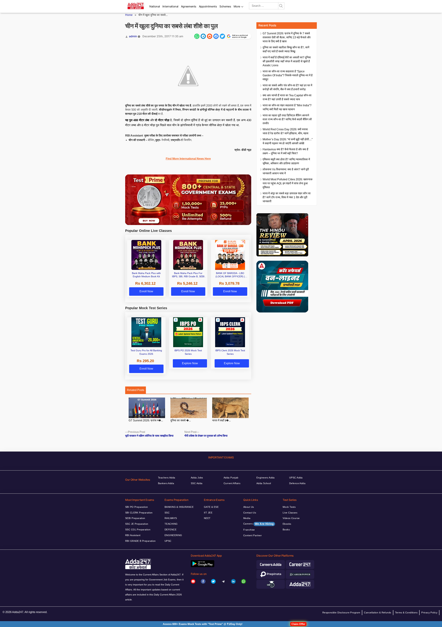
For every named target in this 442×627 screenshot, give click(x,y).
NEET (207, 518)
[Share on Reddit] (209, 36)
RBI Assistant (132, 535)
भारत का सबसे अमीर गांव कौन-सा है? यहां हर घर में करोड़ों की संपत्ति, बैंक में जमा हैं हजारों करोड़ (287, 87)
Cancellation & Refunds (377, 612)
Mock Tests (289, 507)
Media (246, 518)
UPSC (168, 541)
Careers (258, 523)
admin (133, 36)
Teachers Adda (166, 477)
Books (286, 529)
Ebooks (287, 523)
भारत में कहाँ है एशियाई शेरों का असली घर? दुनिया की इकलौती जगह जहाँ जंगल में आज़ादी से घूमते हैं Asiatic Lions (287, 61)
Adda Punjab (231, 477)
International (170, 6)
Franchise (249, 529)
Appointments (208, 6)
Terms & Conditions (406, 612)
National (154, 6)
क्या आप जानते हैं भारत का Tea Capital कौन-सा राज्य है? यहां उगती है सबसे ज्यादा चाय (287, 97)
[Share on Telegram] (203, 36)
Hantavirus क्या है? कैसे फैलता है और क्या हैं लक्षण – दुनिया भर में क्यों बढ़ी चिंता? (285, 151)
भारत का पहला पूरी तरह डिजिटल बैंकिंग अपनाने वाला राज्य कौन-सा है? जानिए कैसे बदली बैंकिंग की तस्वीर (287, 119)
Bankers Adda (166, 483)
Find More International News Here (188, 158)
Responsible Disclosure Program (341, 612)
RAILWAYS (171, 518)
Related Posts (135, 390)
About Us (248, 507)
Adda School (263, 483)
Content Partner (252, 535)
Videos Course (291, 518)
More (237, 6)
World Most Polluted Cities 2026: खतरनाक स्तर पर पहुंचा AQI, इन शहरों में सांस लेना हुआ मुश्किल (288, 183)
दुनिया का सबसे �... (180, 420)
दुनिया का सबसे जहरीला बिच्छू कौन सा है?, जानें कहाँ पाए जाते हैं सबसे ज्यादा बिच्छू (286, 49)
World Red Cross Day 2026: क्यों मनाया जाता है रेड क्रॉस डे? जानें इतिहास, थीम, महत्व (285, 131)
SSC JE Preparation (136, 523)
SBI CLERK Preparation (139, 512)
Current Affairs (232, 483)
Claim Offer (298, 624)
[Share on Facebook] (216, 36)
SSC (167, 512)
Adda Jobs (197, 477)
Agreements (188, 6)
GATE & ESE (211, 507)
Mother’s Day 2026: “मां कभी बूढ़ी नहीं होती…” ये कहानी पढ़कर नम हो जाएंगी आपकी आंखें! (288, 141)
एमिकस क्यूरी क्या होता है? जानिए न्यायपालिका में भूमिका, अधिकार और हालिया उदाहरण (286, 161)
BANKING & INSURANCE (179, 507)
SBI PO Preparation (136, 507)
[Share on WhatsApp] (196, 36)
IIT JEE (208, 512)
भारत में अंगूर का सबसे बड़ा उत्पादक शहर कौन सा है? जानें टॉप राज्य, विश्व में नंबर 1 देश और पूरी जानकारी (287, 197)
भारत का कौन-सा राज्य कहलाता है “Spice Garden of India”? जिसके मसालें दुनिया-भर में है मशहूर (288, 75)
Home (129, 14)
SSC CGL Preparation (137, 529)
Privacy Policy (429, 612)
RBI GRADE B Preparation (140, 541)
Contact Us (249, 512)
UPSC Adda (296, 477)
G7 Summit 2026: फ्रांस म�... (146, 420)
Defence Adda (297, 483)
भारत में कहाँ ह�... (221, 420)
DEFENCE (170, 529)
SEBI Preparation (135, 518)
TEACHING (171, 523)
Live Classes (290, 512)
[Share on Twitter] (222, 36)
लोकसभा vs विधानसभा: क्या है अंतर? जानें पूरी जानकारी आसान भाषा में (286, 171)
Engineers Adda (265, 477)
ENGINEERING (173, 535)
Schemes (225, 6)
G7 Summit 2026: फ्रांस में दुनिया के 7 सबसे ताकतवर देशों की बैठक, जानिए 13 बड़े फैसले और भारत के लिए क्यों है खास (287, 37)
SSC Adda (196, 483)
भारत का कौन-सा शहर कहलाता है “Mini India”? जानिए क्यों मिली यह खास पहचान (287, 107)
